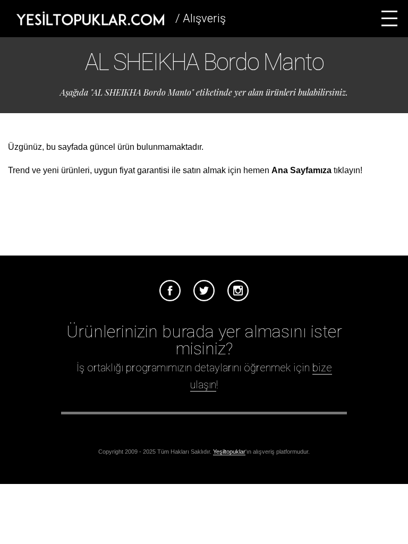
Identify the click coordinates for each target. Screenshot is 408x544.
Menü (389, 19)
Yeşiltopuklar (229, 451)
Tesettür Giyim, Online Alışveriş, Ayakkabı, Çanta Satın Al (90, 19)
